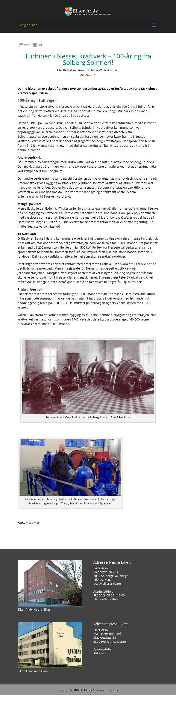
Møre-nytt (32, 522)
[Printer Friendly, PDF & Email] (31, 47)
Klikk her (99, 653)
